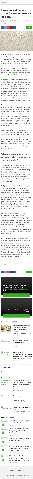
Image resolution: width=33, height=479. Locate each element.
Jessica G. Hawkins (20, 333)
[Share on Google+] (8, 27)
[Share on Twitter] (5, 27)
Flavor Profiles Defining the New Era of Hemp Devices (20, 439)
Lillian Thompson (19, 358)
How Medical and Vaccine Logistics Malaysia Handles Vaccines (19, 422)
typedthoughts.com (13, 475)
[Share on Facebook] (2, 27)
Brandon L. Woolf (19, 389)
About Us (21, 470)
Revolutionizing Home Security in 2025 (20, 341)
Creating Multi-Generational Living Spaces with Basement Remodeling (22, 354)
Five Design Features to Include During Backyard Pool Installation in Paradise (20, 431)
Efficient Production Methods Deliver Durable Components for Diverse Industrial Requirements (19, 458)
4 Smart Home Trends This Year (22, 408)
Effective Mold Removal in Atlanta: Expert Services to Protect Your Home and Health (22, 383)
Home (2, 7)
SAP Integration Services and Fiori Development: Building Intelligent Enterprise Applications (19, 448)
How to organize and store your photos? (22, 397)
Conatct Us (13, 470)
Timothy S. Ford (12, 20)
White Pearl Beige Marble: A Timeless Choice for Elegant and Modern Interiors (22, 328)
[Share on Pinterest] (11, 27)
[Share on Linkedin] (14, 27)
